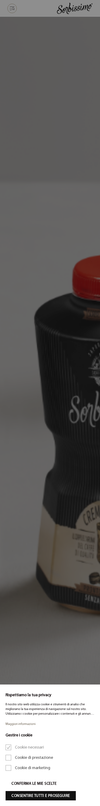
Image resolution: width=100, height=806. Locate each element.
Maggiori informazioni (21, 724)
